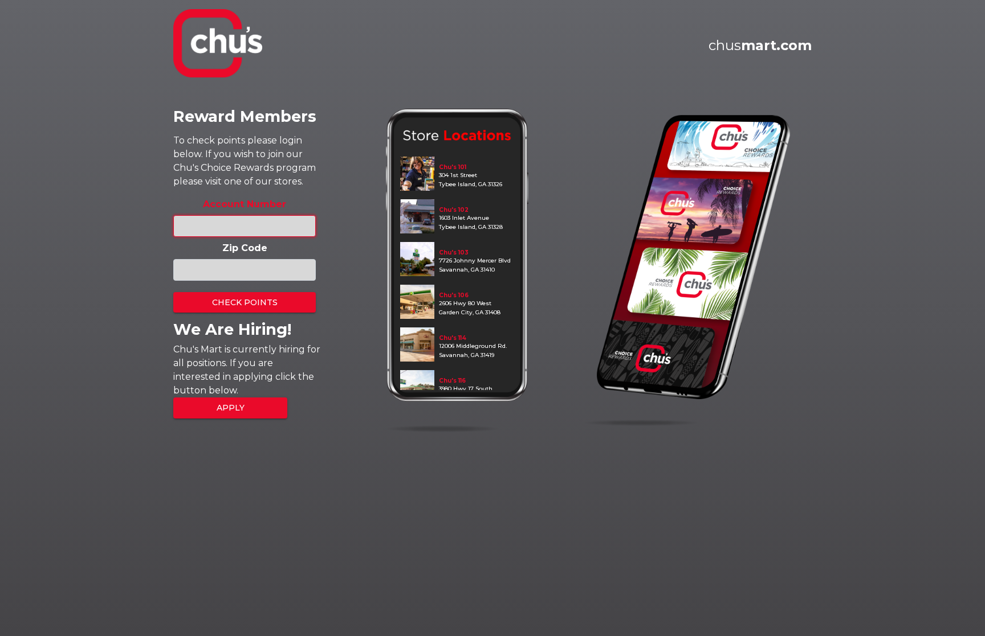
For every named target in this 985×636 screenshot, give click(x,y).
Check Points (245, 302)
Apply (231, 408)
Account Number (244, 204)
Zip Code (244, 248)
